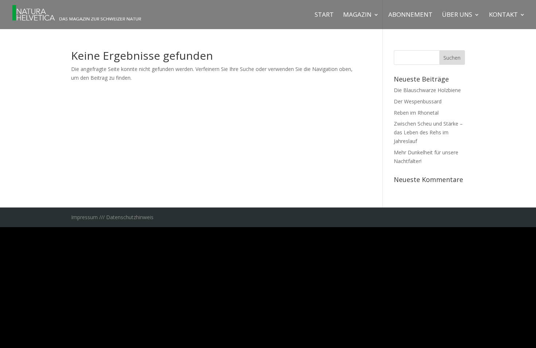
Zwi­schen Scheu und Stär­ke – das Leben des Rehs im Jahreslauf (428, 132)
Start (324, 15)
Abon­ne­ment (410, 15)
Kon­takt (503, 15)
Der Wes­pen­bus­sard (418, 101)
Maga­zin (357, 15)
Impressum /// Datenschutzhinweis (112, 217)
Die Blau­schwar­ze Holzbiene (427, 90)
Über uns (457, 15)
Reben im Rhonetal (416, 112)
